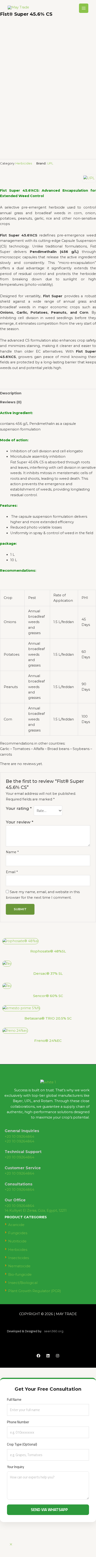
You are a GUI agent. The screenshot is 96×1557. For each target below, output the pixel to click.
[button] (48, 1050)
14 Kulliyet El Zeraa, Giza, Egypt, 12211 (36, 1210)
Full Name (14, 1399)
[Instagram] (57, 1355)
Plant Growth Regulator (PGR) (34, 1291)
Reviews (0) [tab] (10, 402)
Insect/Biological (23, 1282)
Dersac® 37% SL (48, 973)
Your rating (19, 808)
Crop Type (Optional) (22, 1444)
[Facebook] (38, 1355)
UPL (50, 163)
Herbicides (23, 163)
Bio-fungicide (20, 1274)
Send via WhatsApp (49, 1509)
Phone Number (18, 1422)
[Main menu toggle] (83, 8)
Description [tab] (10, 393)
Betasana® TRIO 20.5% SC (48, 1018)
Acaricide (16, 1224)
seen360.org (53, 1331)
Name (12, 852)
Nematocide (19, 1266)
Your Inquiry (15, 1466)
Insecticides (18, 1258)
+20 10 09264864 (19, 1136)
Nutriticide (17, 1241)
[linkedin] (48, 1355)
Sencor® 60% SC (48, 996)
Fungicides (17, 1233)
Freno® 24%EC (48, 1040)
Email (12, 872)
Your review (19, 821)
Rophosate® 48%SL (48, 951)
